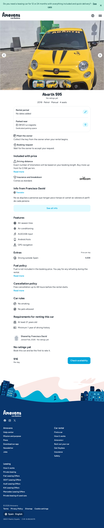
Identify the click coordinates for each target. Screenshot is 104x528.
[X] (14, 420)
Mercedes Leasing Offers (14, 492)
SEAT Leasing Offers (12, 480)
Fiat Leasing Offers (11, 476)
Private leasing (9, 472)
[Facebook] (4, 420)
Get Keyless (59, 448)
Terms (6, 509)
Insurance (58, 452)
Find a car (58, 432)
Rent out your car (61, 444)
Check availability (79, 360)
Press (5, 440)
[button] (101, 5)
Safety (57, 456)
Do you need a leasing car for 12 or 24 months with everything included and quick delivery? (50, 5)
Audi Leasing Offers (11, 484)
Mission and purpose (12, 436)
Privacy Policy (17, 509)
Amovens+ (59, 440)
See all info (52, 208)
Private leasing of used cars (15, 496)
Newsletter (8, 448)
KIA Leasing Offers (11, 488)
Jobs (5, 452)
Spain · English (15, 514)
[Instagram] (9, 420)
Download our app (11, 444)
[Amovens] (11, 15)
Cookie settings (41, 509)
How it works (60, 436)
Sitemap (28, 509)
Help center (8, 432)
